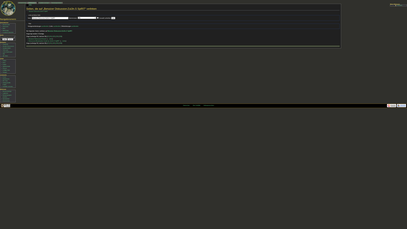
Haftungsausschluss (209, 105)
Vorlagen (5, 72)
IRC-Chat (5, 80)
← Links (49, 39)
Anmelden (399, 5)
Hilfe (30, 5)
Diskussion (32, 2)
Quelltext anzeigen (44, 2)
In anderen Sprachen (8, 32)
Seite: (29, 18)
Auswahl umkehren (105, 18)
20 (48, 36)
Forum (4, 77)
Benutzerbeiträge (7, 91)
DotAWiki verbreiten (8, 86)
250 (57, 36)
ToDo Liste (5, 50)
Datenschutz (186, 105)
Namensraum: (73, 18)
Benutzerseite (22, 2)
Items (4, 62)
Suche (1, 35)
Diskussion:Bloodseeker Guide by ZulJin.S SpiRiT (44, 41)
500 (60, 36)
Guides (4, 64)
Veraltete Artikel (6, 48)
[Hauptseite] (8, 8)
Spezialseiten (6, 98)
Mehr (4, 28)
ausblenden (45, 26)
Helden (4, 60)
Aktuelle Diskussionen (8, 46)
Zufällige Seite (6, 70)
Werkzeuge (6, 30)
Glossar (5, 68)
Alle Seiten (5, 56)
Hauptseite (5, 44)
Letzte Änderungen (7, 52)
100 (54, 36)
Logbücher (5, 93)
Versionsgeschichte (57, 2)
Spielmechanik (6, 66)
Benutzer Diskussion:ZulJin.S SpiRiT (38, 11)
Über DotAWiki (196, 105)
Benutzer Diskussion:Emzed (37, 39)
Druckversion (6, 100)
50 (50, 36)
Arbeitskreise (6, 79)
